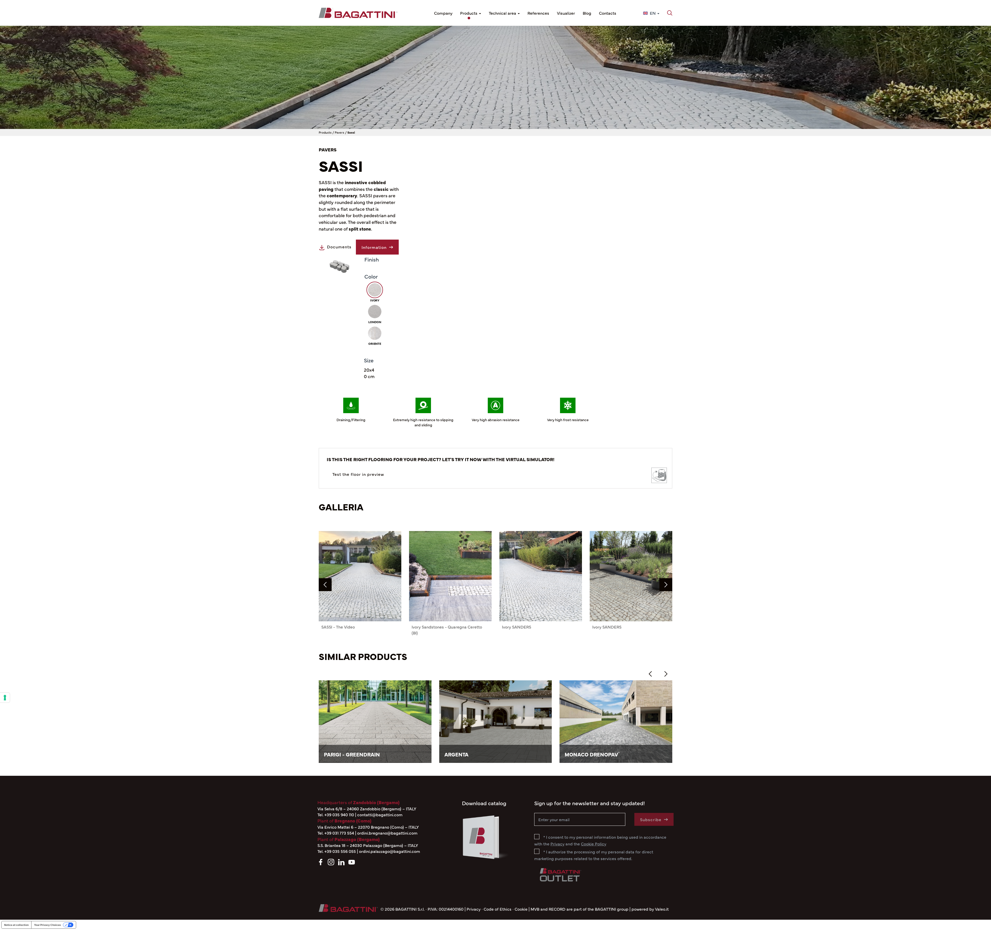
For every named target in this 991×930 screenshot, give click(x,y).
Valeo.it (662, 909)
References (538, 13)
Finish (371, 259)
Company (443, 13)
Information (374, 247)
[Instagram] (331, 861)
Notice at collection (16, 924)
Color (371, 276)
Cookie (521, 909)
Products (469, 13)
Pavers (339, 132)
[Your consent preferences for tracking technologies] (5, 698)
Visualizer (566, 13)
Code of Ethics (498, 909)
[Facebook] (320, 861)
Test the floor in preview (358, 474)
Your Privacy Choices (47, 924)
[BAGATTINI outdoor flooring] (358, 13)
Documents (339, 246)
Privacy (474, 909)
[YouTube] (351, 861)
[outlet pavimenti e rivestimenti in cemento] (560, 873)
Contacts (607, 13)
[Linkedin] (341, 861)
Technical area (503, 13)
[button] (669, 13)
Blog (587, 13)
